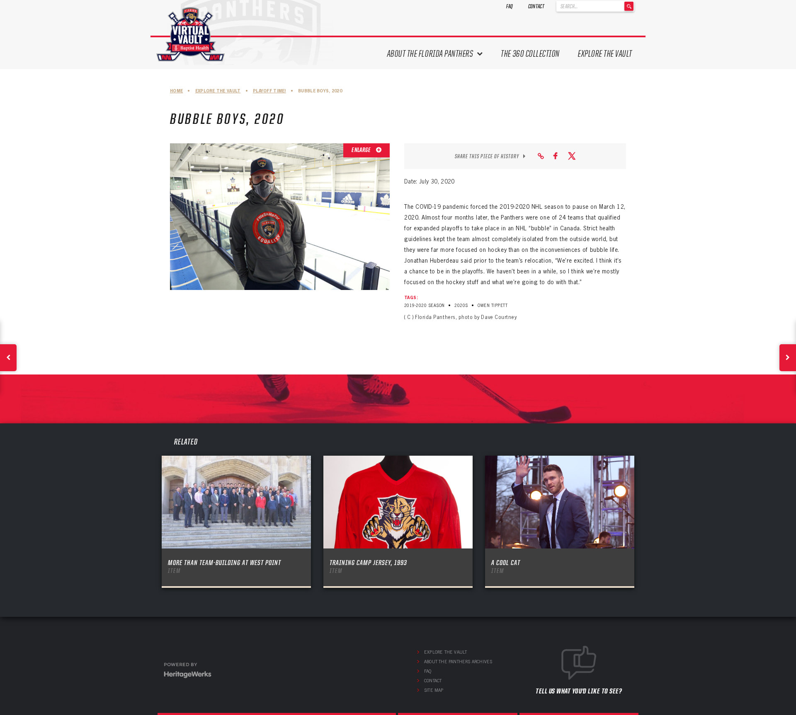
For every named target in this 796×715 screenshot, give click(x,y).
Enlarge (361, 150)
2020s (461, 305)
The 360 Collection (530, 53)
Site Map (434, 690)
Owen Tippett (492, 305)
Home (176, 91)
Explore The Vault (605, 53)
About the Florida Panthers (430, 53)
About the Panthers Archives (458, 661)
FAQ (509, 6)
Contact (536, 6)
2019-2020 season (424, 305)
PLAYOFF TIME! (269, 91)
